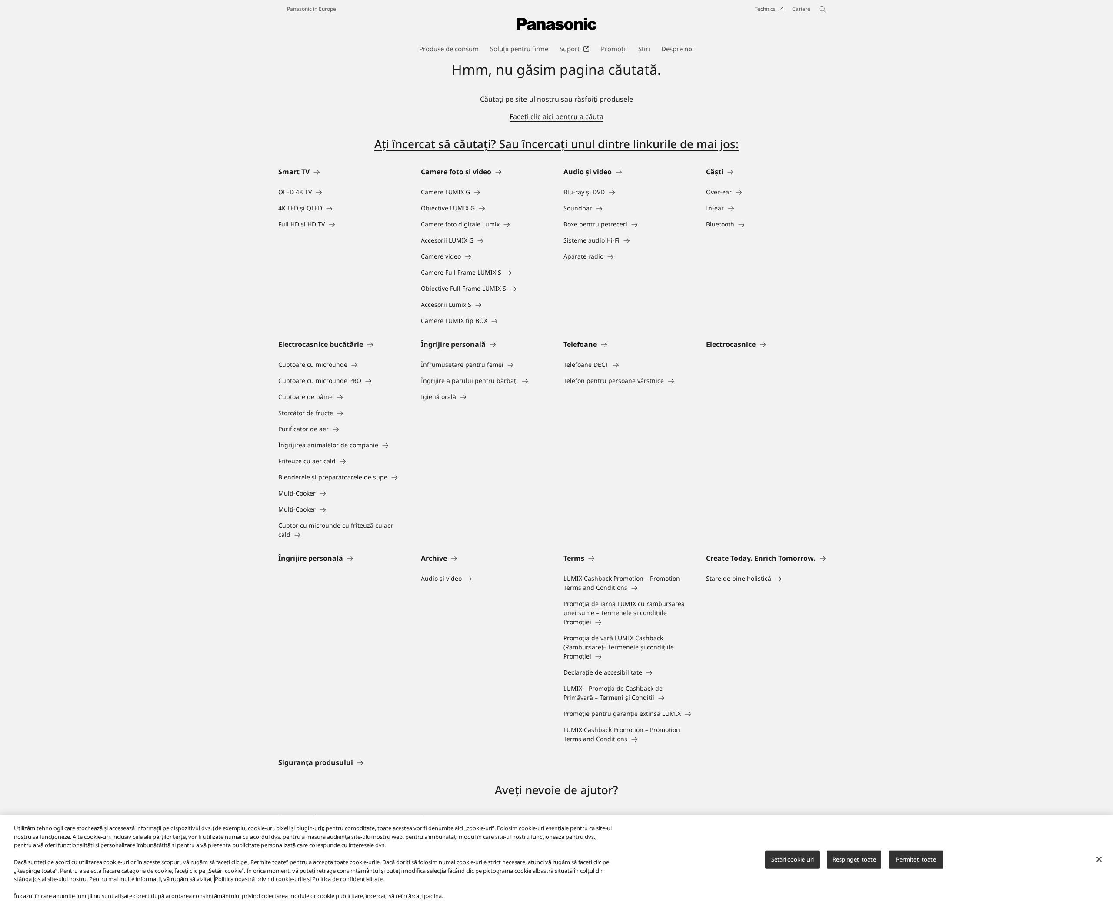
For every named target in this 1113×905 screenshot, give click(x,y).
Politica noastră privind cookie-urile (260, 879)
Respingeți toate (854, 859)
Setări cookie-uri (792, 859)
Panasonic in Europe (311, 9)
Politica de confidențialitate (347, 879)
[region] (556, 860)
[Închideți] (1099, 859)
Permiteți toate (916, 859)
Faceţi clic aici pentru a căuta (556, 116)
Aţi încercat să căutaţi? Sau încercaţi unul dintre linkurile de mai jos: (556, 144)
